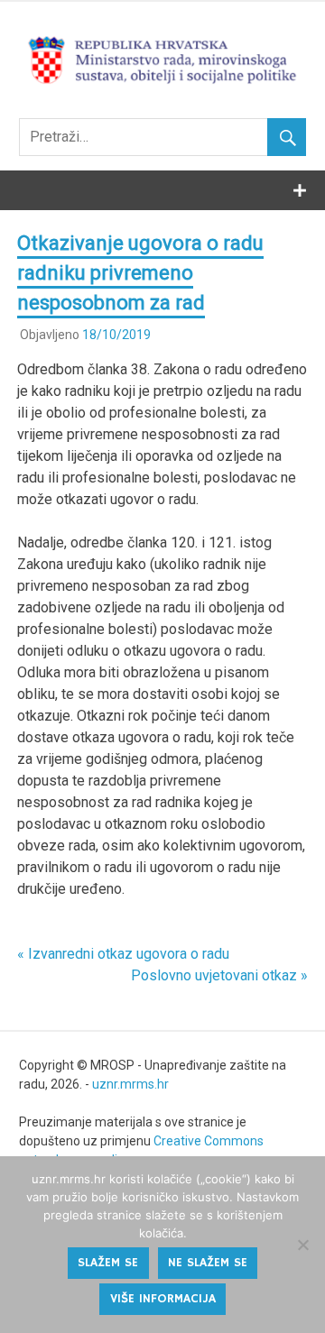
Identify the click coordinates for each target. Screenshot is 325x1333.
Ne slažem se (207, 1263)
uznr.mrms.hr (130, 1084)
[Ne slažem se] (302, 1245)
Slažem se (108, 1263)
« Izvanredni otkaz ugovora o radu (123, 953)
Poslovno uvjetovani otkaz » (219, 975)
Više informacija (163, 1299)
